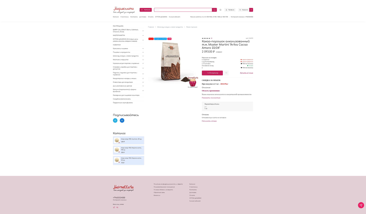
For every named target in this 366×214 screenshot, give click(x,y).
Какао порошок (191, 27)
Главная (151, 27)
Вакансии (157, 195)
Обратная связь (159, 192)
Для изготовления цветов (122, 86)
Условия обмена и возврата (163, 189)
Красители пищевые (120, 48)
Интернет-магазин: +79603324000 (242, 17)
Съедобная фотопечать (122, 99)
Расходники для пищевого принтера (126, 95)
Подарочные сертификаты (123, 102)
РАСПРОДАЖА (118, 26)
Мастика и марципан (120, 59)
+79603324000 (119, 198)
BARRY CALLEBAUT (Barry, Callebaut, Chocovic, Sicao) (125, 30)
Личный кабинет (174, 17)
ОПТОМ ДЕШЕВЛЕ (161, 17)
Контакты (134, 17)
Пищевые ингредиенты (121, 52)
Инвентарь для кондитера (123, 82)
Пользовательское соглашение (164, 187)
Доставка (142, 17)
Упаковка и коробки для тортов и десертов (125, 68)
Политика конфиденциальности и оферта (168, 184)
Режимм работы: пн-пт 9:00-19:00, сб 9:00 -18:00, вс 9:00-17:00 (209, 17)
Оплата (150, 17)
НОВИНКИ (117, 45)
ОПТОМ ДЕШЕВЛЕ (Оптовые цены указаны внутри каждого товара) (125, 40)
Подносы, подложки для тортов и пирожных (125, 73)
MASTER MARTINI (119, 35)
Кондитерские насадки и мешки (124, 78)
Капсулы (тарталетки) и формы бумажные (124, 90)
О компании (124, 17)
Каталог (147, 9)
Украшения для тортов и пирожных (126, 63)
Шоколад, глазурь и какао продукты (170, 27)
